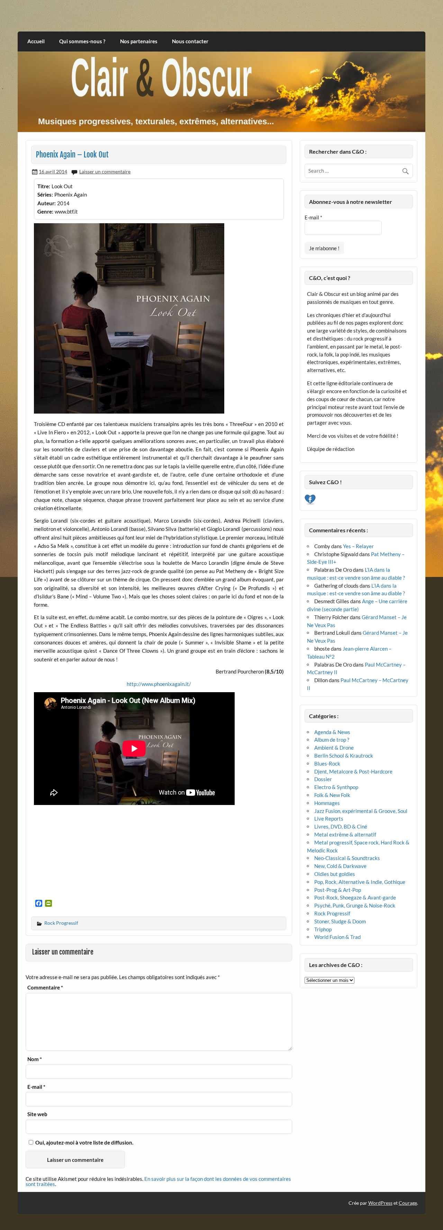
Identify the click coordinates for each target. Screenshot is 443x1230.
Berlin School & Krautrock (343, 755)
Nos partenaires (138, 41)
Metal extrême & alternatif (345, 834)
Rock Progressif (61, 923)
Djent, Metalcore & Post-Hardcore (353, 771)
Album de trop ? (331, 739)
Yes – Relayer (358, 546)
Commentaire (45, 987)
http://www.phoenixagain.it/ (159, 684)
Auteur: (46, 203)
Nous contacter (190, 41)
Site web (37, 1114)
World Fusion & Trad (337, 937)
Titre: (43, 186)
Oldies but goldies (334, 874)
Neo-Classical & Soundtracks (347, 858)
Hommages (327, 803)
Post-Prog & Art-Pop (337, 890)
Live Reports (328, 818)
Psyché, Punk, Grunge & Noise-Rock (354, 905)
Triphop (323, 929)
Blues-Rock (327, 763)
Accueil (36, 41)
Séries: (45, 194)
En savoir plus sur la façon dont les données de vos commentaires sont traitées (158, 1181)
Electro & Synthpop (336, 787)
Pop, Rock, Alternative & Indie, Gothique (359, 882)
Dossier (323, 779)
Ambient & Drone (334, 747)
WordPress (380, 1203)
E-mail (36, 1086)
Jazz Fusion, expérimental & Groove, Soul (360, 811)
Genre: (45, 211)
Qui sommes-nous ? (82, 41)
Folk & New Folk (332, 795)
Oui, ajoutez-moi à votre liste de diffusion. (83, 1142)
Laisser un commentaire (104, 171)
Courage (408, 1203)
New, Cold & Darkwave (340, 866)
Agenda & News (332, 732)
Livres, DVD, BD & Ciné (340, 826)
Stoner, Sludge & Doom (340, 921)
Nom (34, 1059)
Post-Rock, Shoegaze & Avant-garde (355, 897)
